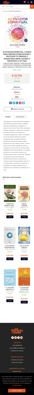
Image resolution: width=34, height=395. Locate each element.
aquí (21, 383)
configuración (16, 385)
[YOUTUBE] (21, 337)
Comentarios (20, 117)
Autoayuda (5, 11)
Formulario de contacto (17, 351)
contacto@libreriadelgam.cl (17, 348)
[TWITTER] (15, 337)
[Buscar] (32, 6)
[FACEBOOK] (12, 337)
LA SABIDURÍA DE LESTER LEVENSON (24, 288)
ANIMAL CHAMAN (24, 205)
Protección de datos (17, 362)
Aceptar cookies (17, 390)
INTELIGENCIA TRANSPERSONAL (9, 246)
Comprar (9, 217)
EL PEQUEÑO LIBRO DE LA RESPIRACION (9, 288)
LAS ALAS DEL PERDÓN (24, 246)
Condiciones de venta (17, 360)
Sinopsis (8, 117)
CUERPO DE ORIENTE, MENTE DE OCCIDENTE (9, 205)
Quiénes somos (17, 371)
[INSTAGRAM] (18, 337)
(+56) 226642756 (17, 345)
